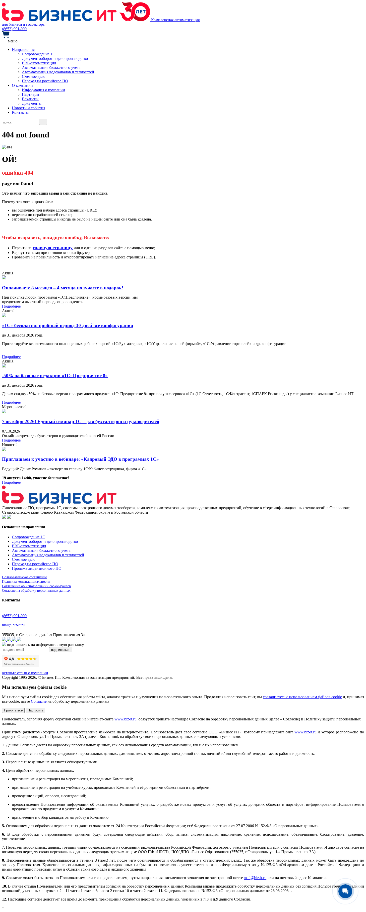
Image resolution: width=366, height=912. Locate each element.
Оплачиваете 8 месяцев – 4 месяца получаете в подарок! (62, 287)
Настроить (35, 710)
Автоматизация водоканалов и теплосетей (58, 72)
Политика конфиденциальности (26, 581)
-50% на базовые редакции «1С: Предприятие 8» (55, 375)
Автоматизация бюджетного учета (51, 67)
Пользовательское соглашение (24, 577)
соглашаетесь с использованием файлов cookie (302, 697)
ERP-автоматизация (39, 63)
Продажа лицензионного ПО (36, 568)
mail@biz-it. (253, 878)
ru (264, 878)
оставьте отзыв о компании (25, 673)
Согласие (39, 701)
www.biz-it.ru (125, 719)
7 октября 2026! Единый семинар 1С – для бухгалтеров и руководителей (80, 421)
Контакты (20, 112)
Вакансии (30, 99)
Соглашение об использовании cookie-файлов (36, 586)
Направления (23, 49)
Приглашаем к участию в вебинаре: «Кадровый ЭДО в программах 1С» (80, 459)
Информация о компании (43, 90)
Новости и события (28, 108)
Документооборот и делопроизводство (55, 58)
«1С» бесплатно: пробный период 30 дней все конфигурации (67, 325)
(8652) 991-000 (14, 29)
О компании (22, 85)
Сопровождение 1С (38, 54)
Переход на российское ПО (45, 81)
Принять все (13, 710)
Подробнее (11, 306)
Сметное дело (33, 76)
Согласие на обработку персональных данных (36, 590)
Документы (32, 103)
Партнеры (30, 94)
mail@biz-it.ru (13, 625)
